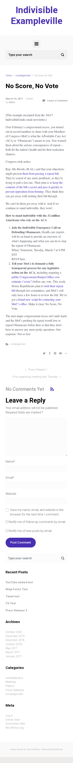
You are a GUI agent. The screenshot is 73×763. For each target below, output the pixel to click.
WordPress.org (15, 727)
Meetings (11, 682)
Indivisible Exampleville (36, 15)
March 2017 (13, 652)
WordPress (58, 749)
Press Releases (15, 690)
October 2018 (14, 644)
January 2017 (14, 656)
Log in (9, 715)
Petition (10, 686)
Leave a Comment (57, 100)
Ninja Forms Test (17, 589)
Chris (12, 102)
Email (10, 477)
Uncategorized (23, 75)
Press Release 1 (38, 369)
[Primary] (36, 44)
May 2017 (11, 648)
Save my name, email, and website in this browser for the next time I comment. (37, 512)
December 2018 (15, 640)
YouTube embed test (19, 582)
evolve (13, 749)
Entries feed (12, 719)
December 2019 (15, 636)
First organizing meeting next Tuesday (35, 376)
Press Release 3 (16, 610)
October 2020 (14, 632)
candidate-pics (14, 678)
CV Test (11, 603)
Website (11, 494)
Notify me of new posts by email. (30, 531)
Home (9, 75)
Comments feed (15, 723)
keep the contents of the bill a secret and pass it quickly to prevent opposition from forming (34, 186)
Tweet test (12, 596)
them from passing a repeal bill (40, 173)
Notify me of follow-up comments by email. (37, 522)
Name (10, 461)
